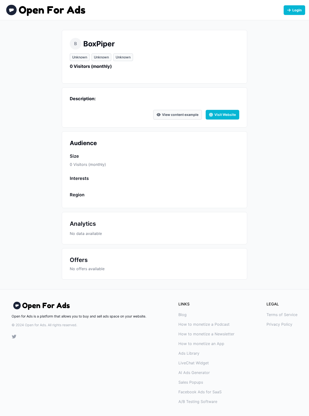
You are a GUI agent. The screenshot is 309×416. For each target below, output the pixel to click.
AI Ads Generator (194, 372)
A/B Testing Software (197, 401)
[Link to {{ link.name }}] (14, 337)
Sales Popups (190, 382)
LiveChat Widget (193, 362)
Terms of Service (282, 314)
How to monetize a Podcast (204, 324)
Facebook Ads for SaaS (200, 391)
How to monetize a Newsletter (206, 333)
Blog (182, 314)
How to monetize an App (201, 343)
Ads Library (188, 353)
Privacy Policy (279, 324)
